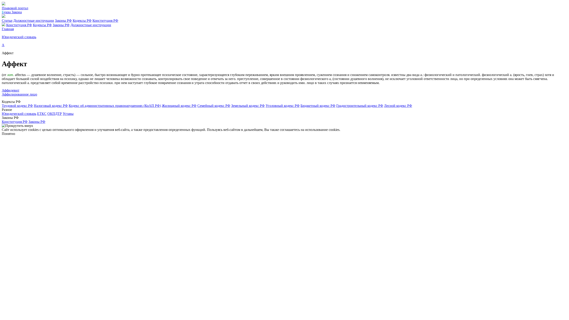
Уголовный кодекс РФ (283, 106)
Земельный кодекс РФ (248, 106)
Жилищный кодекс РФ (179, 106)
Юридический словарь (19, 114)
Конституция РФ (105, 20)
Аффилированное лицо (19, 94)
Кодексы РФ (82, 20)
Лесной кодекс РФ (398, 106)
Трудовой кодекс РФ (17, 106)
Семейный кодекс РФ (213, 106)
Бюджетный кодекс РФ (318, 106)
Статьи (7, 20)
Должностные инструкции (33, 20)
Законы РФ (63, 20)
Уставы (68, 114)
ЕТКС (41, 114)
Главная (8, 29)
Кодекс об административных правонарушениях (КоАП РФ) (115, 106)
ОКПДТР (54, 114)
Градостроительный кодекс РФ (359, 106)
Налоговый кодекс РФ (51, 106)
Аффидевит (10, 90)
